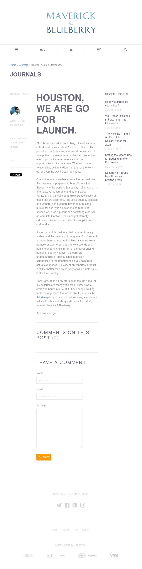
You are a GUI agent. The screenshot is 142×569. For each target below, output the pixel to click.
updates (14, 146)
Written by (18, 120)
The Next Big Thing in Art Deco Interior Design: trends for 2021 (118, 139)
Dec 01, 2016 (20, 94)
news (22, 142)
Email (39, 389)
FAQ (76, 529)
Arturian (41, 297)
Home (13, 64)
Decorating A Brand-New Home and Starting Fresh (117, 176)
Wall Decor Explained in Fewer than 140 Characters (117, 119)
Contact (86, 529)
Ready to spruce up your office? (116, 103)
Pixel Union (79, 544)
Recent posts (116, 94)
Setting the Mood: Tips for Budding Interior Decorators (118, 158)
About (55, 529)
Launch (14, 142)
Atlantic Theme (62, 544)
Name (39, 373)
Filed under (18, 138)
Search (66, 529)
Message (41, 405)
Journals (23, 64)
